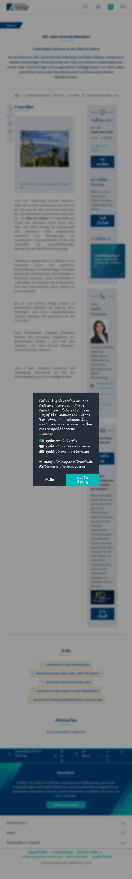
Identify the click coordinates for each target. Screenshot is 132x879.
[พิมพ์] (10, 123)
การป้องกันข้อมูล (62, 852)
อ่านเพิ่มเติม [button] (47, 434)
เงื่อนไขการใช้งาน (89, 852)
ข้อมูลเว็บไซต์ (38, 852)
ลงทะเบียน (102, 161)
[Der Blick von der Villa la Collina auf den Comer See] (44, 149)
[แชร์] (10, 138)
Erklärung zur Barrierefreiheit (42, 857)
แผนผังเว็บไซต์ (102, 857)
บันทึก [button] (49, 480)
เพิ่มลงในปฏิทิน (99, 148)
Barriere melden (77, 857)
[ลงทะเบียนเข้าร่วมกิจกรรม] (10, 108)
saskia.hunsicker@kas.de (104, 386)
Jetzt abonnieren (66, 805)
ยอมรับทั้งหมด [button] (82, 480)
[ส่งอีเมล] (10, 131)
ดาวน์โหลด (102, 458)
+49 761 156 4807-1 (104, 396)
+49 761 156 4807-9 (104, 406)
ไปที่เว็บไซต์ (102, 220)
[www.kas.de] (18, 6)
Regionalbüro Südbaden (66, 732)
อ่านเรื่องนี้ (102, 613)
